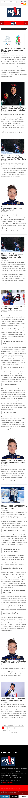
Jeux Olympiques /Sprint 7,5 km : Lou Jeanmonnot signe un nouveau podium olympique (13, 308)
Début (4, 725)
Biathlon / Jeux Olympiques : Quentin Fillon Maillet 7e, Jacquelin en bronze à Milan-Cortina (12, 256)
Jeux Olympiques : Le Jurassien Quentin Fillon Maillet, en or (13, 699)
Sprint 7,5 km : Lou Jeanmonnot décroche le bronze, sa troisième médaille (13, 462)
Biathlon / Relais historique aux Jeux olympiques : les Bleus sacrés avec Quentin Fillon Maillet (13, 157)
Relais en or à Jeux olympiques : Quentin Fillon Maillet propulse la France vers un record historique (13, 108)
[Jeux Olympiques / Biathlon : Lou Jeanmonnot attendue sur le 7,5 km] (12, 647)
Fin (9, 730)
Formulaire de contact (7, 782)
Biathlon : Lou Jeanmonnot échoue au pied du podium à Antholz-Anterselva (11, 208)
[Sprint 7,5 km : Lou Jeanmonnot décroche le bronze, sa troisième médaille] (12, 447)
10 (22, 727)
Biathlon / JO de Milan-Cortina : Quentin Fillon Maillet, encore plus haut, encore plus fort (14, 506)
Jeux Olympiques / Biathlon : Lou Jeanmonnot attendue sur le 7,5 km (13, 662)
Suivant (4, 730)
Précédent (10, 725)
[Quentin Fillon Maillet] (12, 244)
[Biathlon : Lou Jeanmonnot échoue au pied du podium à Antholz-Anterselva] (12, 193)
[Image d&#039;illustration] (12, 689)
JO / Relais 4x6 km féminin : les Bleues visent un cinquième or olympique (13, 50)
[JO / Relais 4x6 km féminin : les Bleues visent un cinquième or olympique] (12, 40)
